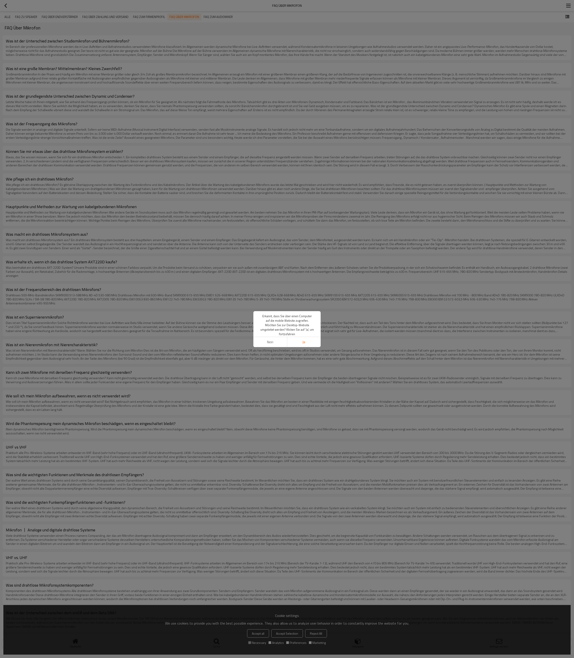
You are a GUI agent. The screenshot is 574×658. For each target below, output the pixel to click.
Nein (270, 342)
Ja (303, 342)
